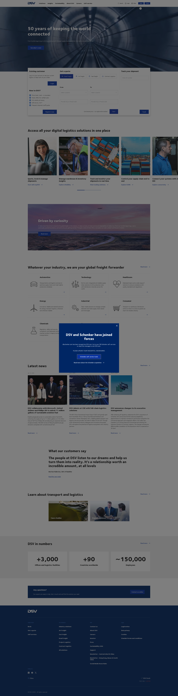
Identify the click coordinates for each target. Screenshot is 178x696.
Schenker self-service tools (89, 357)
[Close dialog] (117, 325)
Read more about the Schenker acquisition (88, 362)
